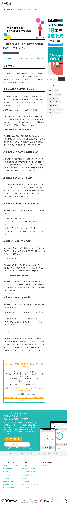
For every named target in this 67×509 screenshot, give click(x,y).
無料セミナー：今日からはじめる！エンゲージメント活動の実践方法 (24, 389)
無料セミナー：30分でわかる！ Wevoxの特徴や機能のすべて (24, 399)
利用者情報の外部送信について (58, 502)
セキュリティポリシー (56, 497)
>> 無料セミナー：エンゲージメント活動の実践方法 (24, 58)
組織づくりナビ (10, 9)
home (4, 9)
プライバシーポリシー (56, 499)
